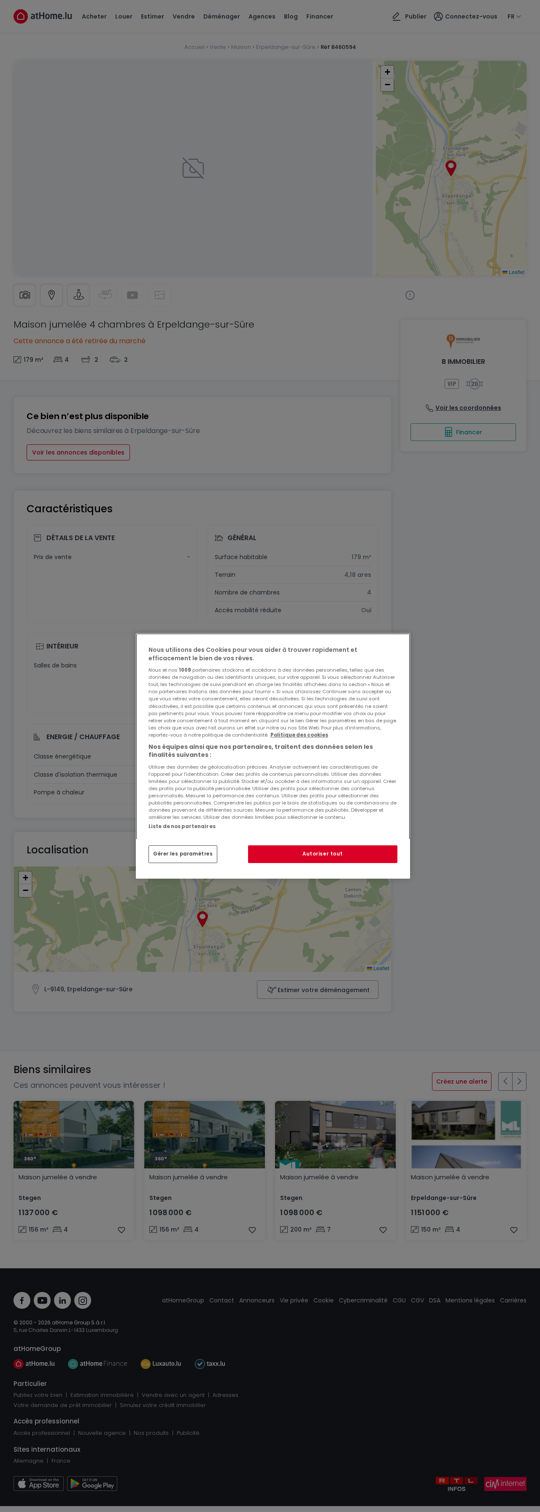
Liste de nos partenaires (182, 826)
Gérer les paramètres (183, 853)
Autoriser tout (322, 853)
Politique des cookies (299, 735)
